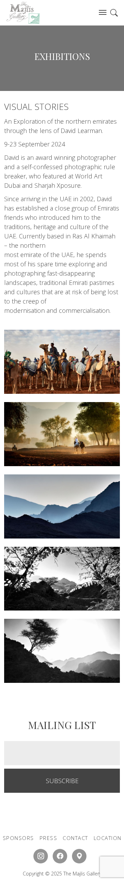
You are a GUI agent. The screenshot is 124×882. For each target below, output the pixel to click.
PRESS (49, 837)
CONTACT (75, 837)
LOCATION (108, 837)
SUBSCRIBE (62, 781)
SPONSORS (18, 837)
